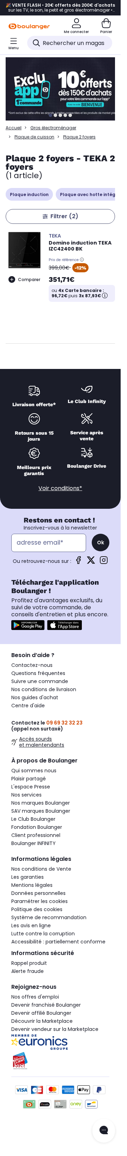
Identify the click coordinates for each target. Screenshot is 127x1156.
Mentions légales (32, 885)
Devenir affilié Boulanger (41, 1013)
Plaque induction (29, 194)
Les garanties (27, 877)
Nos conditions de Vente (41, 868)
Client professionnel (35, 835)
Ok (100, 542)
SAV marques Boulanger (40, 810)
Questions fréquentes (38, 673)
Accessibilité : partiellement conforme (58, 941)
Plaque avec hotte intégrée (91, 194)
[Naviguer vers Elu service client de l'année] (60, 1061)
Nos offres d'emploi (35, 996)
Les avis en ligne (31, 925)
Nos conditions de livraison (43, 689)
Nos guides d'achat (34, 697)
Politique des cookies (36, 909)
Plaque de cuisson (34, 137)
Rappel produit (29, 963)
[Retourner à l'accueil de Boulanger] (29, 26)
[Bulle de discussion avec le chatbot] (103, 1131)
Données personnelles (38, 893)
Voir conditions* (60, 488)
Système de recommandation (48, 917)
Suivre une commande (39, 681)
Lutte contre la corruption (43, 933)
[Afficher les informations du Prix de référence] (82, 259)
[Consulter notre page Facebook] (78, 562)
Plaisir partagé (28, 778)
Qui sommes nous (33, 770)
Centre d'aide (28, 705)
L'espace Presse (30, 786)
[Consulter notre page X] (91, 562)
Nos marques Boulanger (40, 802)
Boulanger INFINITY (33, 843)
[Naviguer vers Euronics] (60, 1042)
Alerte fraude (27, 971)
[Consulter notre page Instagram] (103, 562)
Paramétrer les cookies (39, 901)
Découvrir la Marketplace (42, 1021)
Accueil (14, 128)
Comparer (29, 279)
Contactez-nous (32, 665)
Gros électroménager (53, 128)
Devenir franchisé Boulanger (46, 1004)
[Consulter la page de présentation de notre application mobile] (27, 625)
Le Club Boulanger (33, 819)
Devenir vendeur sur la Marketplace (54, 1029)
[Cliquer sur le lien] (63, 89)
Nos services (26, 794)
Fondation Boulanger (36, 827)
